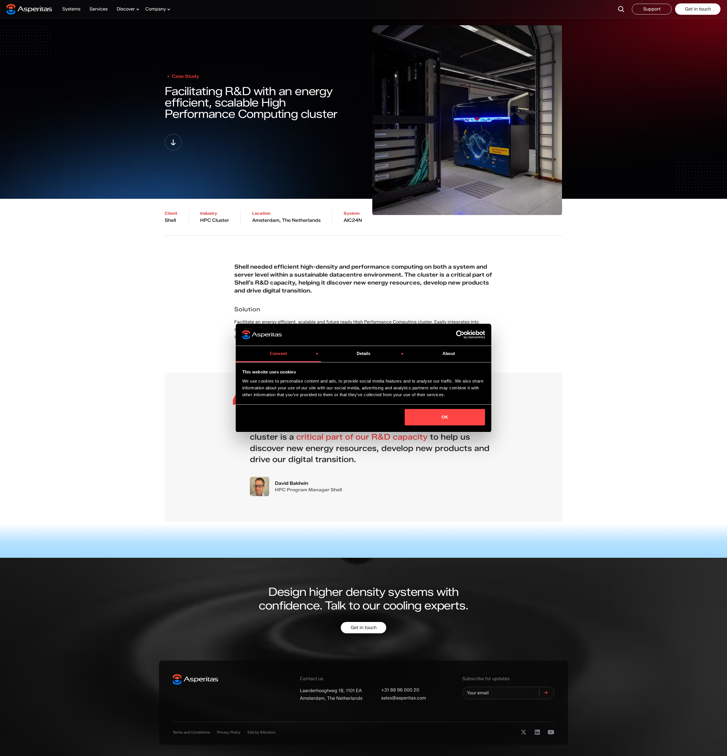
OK (445, 417)
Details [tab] (364, 353)
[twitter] (523, 732)
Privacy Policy (229, 732)
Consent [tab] (278, 353)
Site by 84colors (261, 732)
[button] (126, 9)
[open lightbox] (467, 111)
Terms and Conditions (191, 732)
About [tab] (448, 353)
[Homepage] (32, 9)
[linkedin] (537, 732)
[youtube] (551, 732)
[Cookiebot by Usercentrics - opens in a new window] (460, 335)
